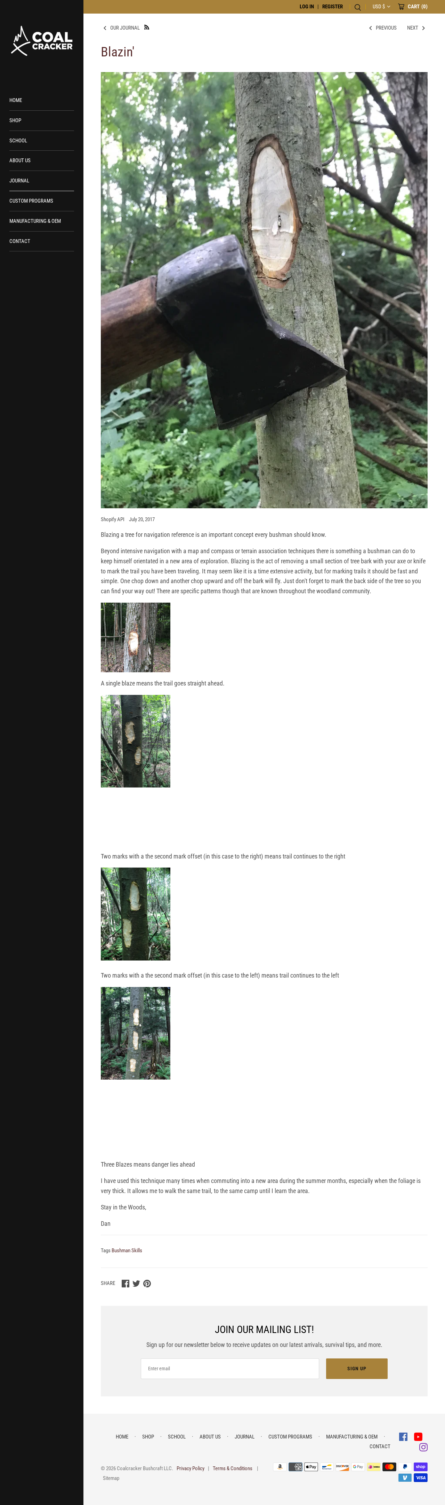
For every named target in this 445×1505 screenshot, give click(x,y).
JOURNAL (19, 181)
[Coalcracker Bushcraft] (41, 41)
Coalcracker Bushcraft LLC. (145, 1468)
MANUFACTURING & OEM (35, 221)
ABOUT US (20, 160)
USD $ (379, 6)
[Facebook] (404, 1436)
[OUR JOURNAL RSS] (146, 26)
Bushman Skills (127, 1250)
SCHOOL (18, 141)
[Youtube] (418, 1436)
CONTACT (19, 241)
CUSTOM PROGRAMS (31, 201)
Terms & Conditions (232, 1468)
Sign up (356, 1368)
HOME (15, 100)
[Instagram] (423, 1446)
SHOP (15, 120)
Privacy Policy (190, 1468)
